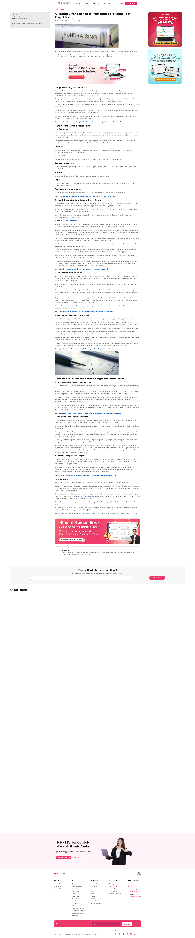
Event (92, 891)
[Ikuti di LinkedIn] (134, 933)
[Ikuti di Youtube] (130, 933)
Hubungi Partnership (135, 896)
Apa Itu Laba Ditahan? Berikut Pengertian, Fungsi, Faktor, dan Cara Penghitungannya (91, 413)
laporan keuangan (122, 54)
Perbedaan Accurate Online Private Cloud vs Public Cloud (32, 743)
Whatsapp (133, 886)
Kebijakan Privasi (94, 934)
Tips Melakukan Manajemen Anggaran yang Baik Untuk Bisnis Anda (85, 269)
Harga (99, 3)
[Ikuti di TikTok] (127, 933)
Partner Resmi (113, 889)
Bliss (55, 891)
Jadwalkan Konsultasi (64, 858)
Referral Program (96, 903)
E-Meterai (75, 906)
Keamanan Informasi (115, 893)
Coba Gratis (77, 858)
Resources (107, 3)
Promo (93, 893)
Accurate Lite (57, 886)
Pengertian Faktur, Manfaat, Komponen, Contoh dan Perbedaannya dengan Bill (89, 475)
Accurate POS (57, 889)
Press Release (113, 891)
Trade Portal (75, 903)
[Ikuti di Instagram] (116, 933)
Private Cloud (94, 901)
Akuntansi (62, 9)
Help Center (94, 886)
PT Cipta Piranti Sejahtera (68, 934)
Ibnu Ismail (90, 20)
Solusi (92, 3)
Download (93, 898)
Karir (113, 886)
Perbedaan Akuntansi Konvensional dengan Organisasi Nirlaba (27, 23)
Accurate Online (58, 884)
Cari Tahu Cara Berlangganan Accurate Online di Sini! (30, 822)
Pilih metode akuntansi (67, 221)
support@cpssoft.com (135, 891)
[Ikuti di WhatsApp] (119, 933)
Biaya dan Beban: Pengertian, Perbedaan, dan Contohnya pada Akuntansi (87, 349)
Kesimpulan (15, 25)
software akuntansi (84, 496)
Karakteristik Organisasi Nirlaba (19, 18)
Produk (78, 3)
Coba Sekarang (131, 3)
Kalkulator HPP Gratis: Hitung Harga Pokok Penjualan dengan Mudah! (36, 663)
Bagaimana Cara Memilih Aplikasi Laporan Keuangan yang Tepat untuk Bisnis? (89, 196)
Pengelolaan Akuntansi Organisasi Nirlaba (22, 21)
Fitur (86, 3)
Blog (57, 9)
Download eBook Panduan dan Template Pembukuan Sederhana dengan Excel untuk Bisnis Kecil (88, 122)
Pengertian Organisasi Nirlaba (19, 16)
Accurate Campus (96, 884)
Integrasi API (94, 896)
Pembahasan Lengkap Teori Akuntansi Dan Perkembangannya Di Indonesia (88, 311)
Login (121, 3)
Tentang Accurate (114, 884)
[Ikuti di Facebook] (123, 933)
